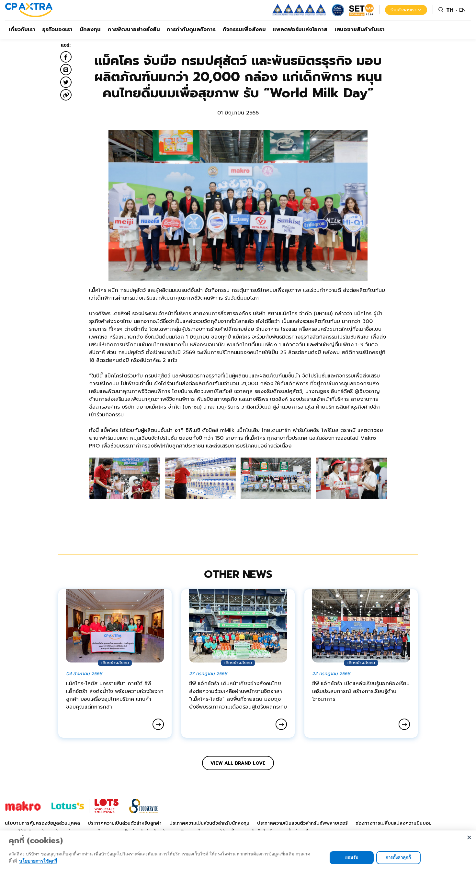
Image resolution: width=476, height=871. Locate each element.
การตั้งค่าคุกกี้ (398, 857)
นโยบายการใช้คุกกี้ (38, 861)
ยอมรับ (351, 857)
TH (450, 10)
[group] (124, 478)
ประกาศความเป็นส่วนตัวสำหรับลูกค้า (125, 823)
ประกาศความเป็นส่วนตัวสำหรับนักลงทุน (209, 823)
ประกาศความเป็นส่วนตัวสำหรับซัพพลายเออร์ (302, 823)
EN (462, 10)
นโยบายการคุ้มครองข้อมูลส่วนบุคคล (42, 823)
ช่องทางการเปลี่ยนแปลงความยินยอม (394, 823)
